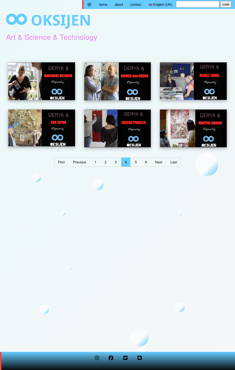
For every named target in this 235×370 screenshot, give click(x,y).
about (119, 4)
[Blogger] (140, 358)
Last (174, 161)
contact (135, 4)
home (103, 4)
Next (158, 161)
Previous (79, 161)
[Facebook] (111, 358)
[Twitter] (125, 358)
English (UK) (162, 4)
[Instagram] (97, 358)
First (61, 161)
